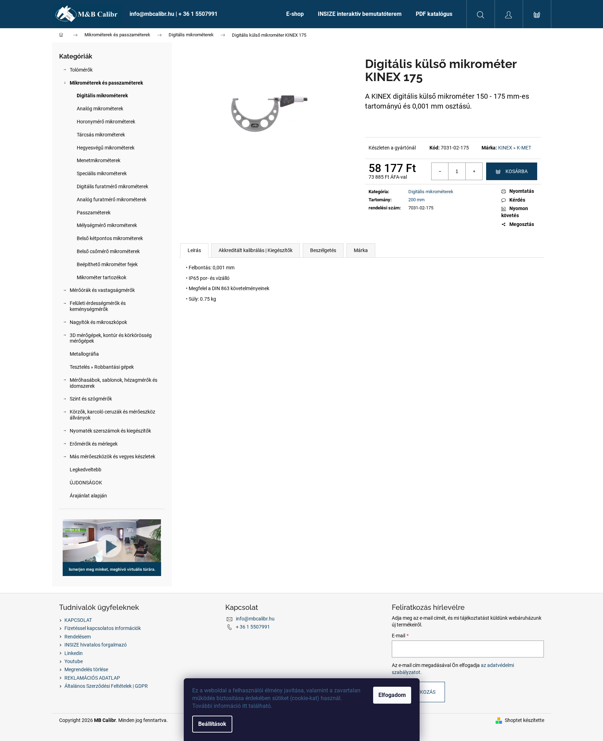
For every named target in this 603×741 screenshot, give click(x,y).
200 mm (416, 199)
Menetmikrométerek (98, 160)
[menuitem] (201, 14)
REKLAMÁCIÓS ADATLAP (92, 678)
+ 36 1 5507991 (253, 627)
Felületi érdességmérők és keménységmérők (98, 306)
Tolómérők (81, 70)
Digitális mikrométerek (102, 95)
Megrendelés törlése (86, 669)
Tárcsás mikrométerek (101, 134)
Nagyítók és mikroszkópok (98, 322)
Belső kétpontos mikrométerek (110, 238)
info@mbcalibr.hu (255, 618)
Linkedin (73, 653)
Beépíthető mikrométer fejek (107, 264)
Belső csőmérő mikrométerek (108, 251)
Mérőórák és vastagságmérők (102, 290)
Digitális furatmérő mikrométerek (112, 186)
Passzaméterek (94, 212)
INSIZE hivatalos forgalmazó (95, 645)
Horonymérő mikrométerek (106, 121)
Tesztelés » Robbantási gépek (102, 367)
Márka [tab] (361, 250)
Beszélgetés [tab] (323, 250)
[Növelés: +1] (473, 171)
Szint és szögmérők (91, 399)
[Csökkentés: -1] (440, 171)
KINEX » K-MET (514, 148)
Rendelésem (77, 636)
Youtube (73, 661)
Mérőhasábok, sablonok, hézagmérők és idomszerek (113, 383)
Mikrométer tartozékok (101, 277)
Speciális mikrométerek (102, 173)
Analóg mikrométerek (100, 108)
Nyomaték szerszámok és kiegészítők (110, 431)
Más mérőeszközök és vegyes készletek (112, 456)
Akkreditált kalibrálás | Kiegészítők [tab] (256, 250)
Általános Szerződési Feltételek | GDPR (106, 686)
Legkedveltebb (85, 469)
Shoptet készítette (524, 720)
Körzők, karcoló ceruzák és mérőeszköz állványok (112, 415)
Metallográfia (84, 354)
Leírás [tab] (194, 250)
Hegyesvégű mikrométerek (105, 148)
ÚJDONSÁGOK (86, 482)
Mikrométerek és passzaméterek (106, 83)
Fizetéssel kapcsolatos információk (102, 628)
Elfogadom (392, 695)
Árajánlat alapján (88, 495)
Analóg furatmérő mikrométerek (111, 199)
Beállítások (212, 724)
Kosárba (516, 171)
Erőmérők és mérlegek (94, 444)
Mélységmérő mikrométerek (107, 225)
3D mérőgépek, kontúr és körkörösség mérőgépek (111, 338)
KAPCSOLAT (78, 620)
